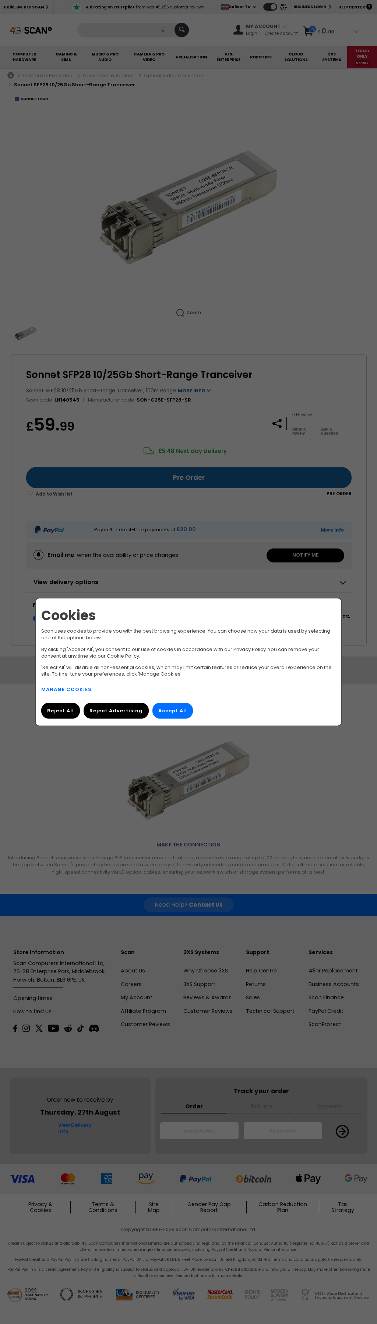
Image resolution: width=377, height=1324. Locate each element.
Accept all (172, 710)
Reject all (60, 710)
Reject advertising (116, 710)
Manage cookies (66, 689)
